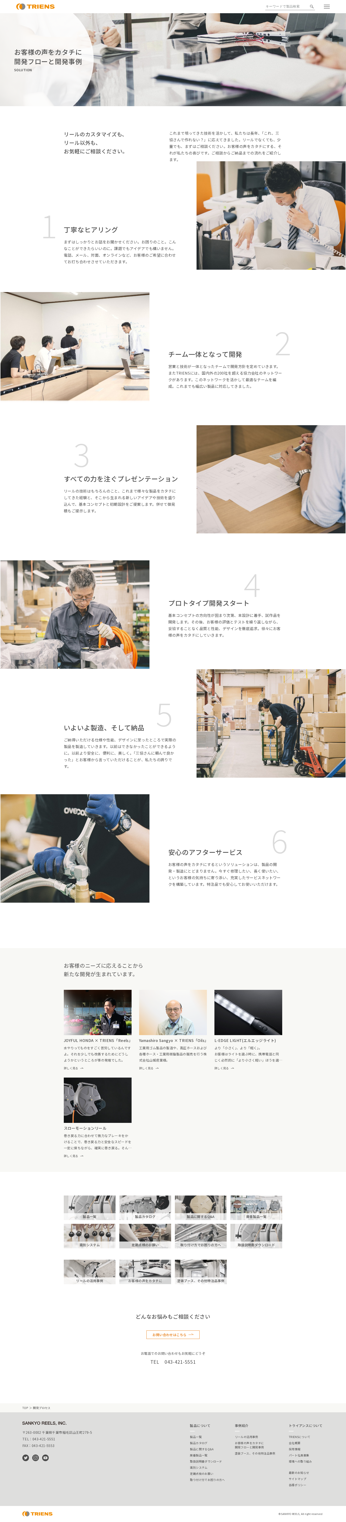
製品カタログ (198, 1443)
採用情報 (294, 1449)
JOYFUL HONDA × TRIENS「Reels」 (98, 1040)
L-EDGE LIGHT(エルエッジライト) (245, 1040)
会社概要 (294, 1443)
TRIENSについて (299, 1437)
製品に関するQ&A (201, 1449)
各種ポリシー (297, 1485)
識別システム (198, 1467)
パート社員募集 (299, 1455)
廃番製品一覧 (198, 1455)
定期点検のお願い (201, 1474)
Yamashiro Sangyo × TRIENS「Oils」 (174, 1040)
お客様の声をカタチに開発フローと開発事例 (249, 1445)
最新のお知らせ (299, 1473)
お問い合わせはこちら (169, 1334)
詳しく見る (71, 1068)
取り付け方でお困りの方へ (207, 1480)
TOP (25, 1408)
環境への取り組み (300, 1461)
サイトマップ (297, 1479)
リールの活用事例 (246, 1437)
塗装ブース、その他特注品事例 (255, 1453)
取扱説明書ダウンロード (206, 1461)
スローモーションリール (85, 1128)
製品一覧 (195, 1437)
